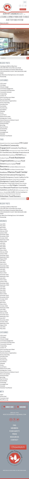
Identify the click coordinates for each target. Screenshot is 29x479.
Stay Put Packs (4, 127)
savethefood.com (12, 190)
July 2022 (2, 269)
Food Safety (3, 106)
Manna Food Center (5, 116)
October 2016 (4, 321)
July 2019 (2, 300)
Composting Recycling (13, 150)
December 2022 (4, 266)
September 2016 (4, 323)
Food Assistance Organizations (8, 100)
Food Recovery (4, 104)
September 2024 (4, 239)
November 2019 (4, 297)
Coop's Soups (20, 150)
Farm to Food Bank (5, 99)
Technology (3, 130)
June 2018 (2, 309)
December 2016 (4, 320)
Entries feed (3, 396)
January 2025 (3, 232)
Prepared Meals (4, 123)
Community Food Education (7, 90)
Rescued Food (9, 187)
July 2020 (2, 286)
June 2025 (2, 224)
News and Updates (5, 121)
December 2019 (4, 295)
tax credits (11, 192)
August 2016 (3, 325)
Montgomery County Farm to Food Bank (15, 179)
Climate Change (4, 87)
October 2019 (4, 299)
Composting (3, 94)
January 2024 (3, 253)
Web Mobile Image (22, 470)
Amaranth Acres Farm (5, 143)
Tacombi (6, 192)
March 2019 (3, 304)
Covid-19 (26, 150)
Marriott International (7, 175)
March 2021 (3, 279)
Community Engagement (6, 88)
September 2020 (4, 285)
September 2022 (4, 267)
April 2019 (3, 302)
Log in (1, 394)
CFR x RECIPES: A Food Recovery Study (10, 67)
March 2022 (3, 273)
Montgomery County (5, 118)
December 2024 (4, 234)
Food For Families (10, 164)
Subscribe (22, 407)
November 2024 (4, 236)
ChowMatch (4, 145)
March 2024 (3, 250)
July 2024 (2, 243)
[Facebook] (22, 5)
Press (14, 434)
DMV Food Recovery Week (7, 97)
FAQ (14, 425)
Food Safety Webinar (14, 166)
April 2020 (3, 292)
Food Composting (5, 102)
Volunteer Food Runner (6, 135)
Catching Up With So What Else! (8, 66)
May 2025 (2, 225)
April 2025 (3, 227)
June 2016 (2, 326)
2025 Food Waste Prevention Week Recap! (11, 69)
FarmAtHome (12, 155)
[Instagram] (20, 5)
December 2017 (4, 314)
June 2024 (2, 245)
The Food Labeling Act (21, 192)
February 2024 (4, 252)
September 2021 (4, 276)
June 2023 (2, 260)
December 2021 (4, 274)
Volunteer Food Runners (10, 196)
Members (14, 428)
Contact (14, 440)
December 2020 (4, 283)
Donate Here (9, 407)
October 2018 (4, 306)
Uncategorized (4, 132)
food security (22, 166)
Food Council (17, 161)
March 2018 (3, 311)
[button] (25, 2)
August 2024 (3, 241)
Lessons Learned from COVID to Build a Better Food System (14, 17)
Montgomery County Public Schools (9, 183)
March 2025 (3, 229)
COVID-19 (3, 95)
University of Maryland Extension (8, 194)
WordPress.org (4, 400)
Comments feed (4, 398)
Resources (14, 437)
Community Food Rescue (18, 148)
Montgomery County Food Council (12, 181)
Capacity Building (14, 143)
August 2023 (3, 259)
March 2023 (3, 264)
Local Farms (3, 114)
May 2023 (2, 262)
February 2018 (4, 313)
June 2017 (2, 318)
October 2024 (4, 238)
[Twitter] (25, 5)
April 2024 (3, 248)
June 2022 (2, 271)
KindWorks (3, 172)
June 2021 (2, 278)
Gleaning (2, 111)
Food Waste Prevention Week (17, 169)
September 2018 (4, 307)
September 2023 (4, 257)
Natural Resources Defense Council (9, 120)
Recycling (2, 125)
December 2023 (4, 255)
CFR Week (3, 85)
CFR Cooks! (3, 83)
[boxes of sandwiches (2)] (14, 42)
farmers (19, 155)
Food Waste (3, 109)
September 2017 (4, 316)
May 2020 (2, 290)
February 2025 (4, 231)
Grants (2, 113)
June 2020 (2, 288)
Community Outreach (5, 92)
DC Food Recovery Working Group (11, 152)
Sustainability (3, 128)
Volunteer (2, 134)
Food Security (3, 108)
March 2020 (3, 293)
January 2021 (3, 281)
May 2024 (2, 246)
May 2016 (2, 328)
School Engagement (22, 190)
